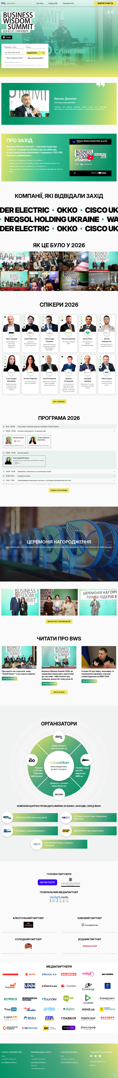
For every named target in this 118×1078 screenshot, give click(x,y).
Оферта (92, 1065)
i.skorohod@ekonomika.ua (69, 1062)
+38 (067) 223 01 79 (38, 1059)
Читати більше (9, 678)
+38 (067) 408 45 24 (8, 1059)
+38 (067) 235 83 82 (67, 1059)
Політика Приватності (98, 1061)
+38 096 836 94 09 (38, 1068)
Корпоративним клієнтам (12, 62)
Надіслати (32, 53)
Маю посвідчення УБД (15, 58)
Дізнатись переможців (59, 621)
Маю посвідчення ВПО (36, 58)
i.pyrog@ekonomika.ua (9, 1062)
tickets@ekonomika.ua (38, 1062)
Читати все (59, 692)
